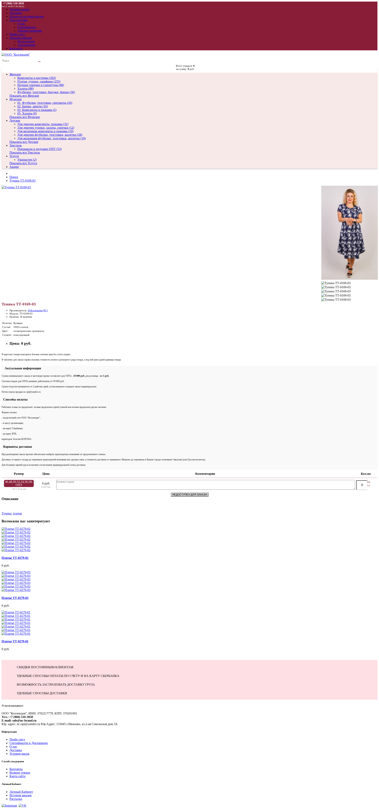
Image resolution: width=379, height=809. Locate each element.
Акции (14, 166)
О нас (21, 23)
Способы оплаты (15, 399)
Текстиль (15, 145)
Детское (14, 120)
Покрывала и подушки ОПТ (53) (39, 149)
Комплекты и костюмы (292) (36, 78)
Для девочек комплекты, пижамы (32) (42, 124)
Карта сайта (17, 776)
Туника (6, 513)
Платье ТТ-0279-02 (15, 557)
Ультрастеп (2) (27, 159)
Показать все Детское (23, 142)
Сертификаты (26, 27)
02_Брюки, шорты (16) (32, 106)
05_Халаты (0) (27, 113)
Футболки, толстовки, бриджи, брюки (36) (46, 92)
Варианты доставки (17, 446)
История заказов (20, 795)
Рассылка (15, 799)
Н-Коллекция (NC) (38, 310)
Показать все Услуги (23, 163)
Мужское (15, 99)
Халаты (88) (25, 88)
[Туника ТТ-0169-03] (16, 187)
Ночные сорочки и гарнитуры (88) (40, 85)
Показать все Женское (24, 95)
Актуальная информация (21, 368)
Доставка (15, 750)
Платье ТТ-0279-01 (15, 641)
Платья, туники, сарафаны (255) (38, 81)
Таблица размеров (29, 30)
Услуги (14, 156)
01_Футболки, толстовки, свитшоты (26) (44, 102)
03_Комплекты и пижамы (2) (36, 110)
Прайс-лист (17, 739)
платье (17, 513)
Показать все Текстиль (24, 152)
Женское (15, 74)
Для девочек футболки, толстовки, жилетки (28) (49, 134)
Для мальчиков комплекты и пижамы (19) (45, 131)
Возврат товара (19, 772)
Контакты (16, 769)
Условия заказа (19, 753)
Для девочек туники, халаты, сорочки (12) (45, 127)
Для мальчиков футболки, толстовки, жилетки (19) (51, 138)
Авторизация (26, 45)
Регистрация (25, 41)
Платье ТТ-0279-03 (15, 598)
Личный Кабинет (21, 791)
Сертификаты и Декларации (28, 743)
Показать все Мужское (24, 117)
